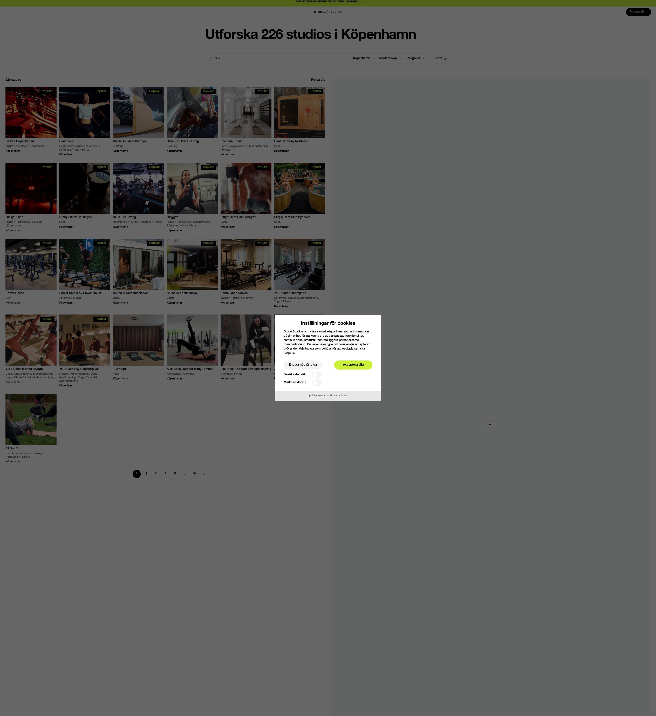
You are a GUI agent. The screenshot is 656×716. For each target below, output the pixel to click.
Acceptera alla (353, 364)
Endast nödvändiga (303, 364)
